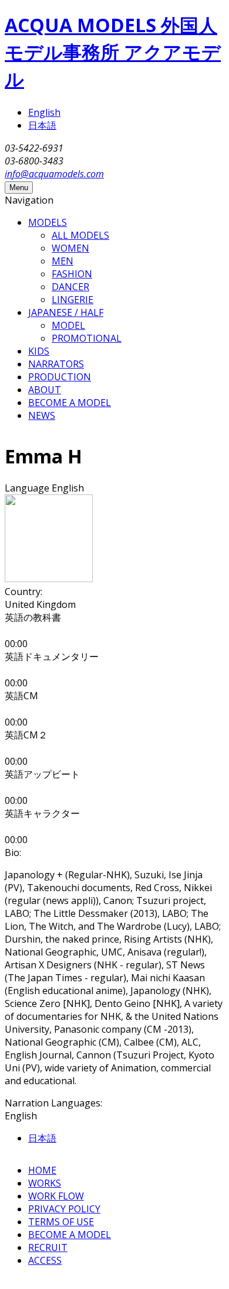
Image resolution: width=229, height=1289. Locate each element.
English (44, 112)
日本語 (42, 125)
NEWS (41, 415)
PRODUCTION (59, 376)
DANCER (70, 286)
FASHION (72, 273)
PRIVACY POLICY (64, 1208)
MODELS (47, 222)
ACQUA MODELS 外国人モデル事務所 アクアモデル (113, 51)
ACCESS (45, 1260)
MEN (62, 261)
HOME (42, 1170)
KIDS (38, 351)
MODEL (68, 325)
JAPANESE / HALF (65, 312)
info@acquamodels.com (54, 173)
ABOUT (44, 389)
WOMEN (70, 248)
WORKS (44, 1183)
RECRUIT (48, 1247)
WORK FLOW (56, 1196)
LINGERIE (72, 299)
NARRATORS (56, 364)
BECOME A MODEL (69, 402)
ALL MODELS (80, 235)
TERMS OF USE (61, 1221)
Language (28, 488)
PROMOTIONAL (87, 338)
